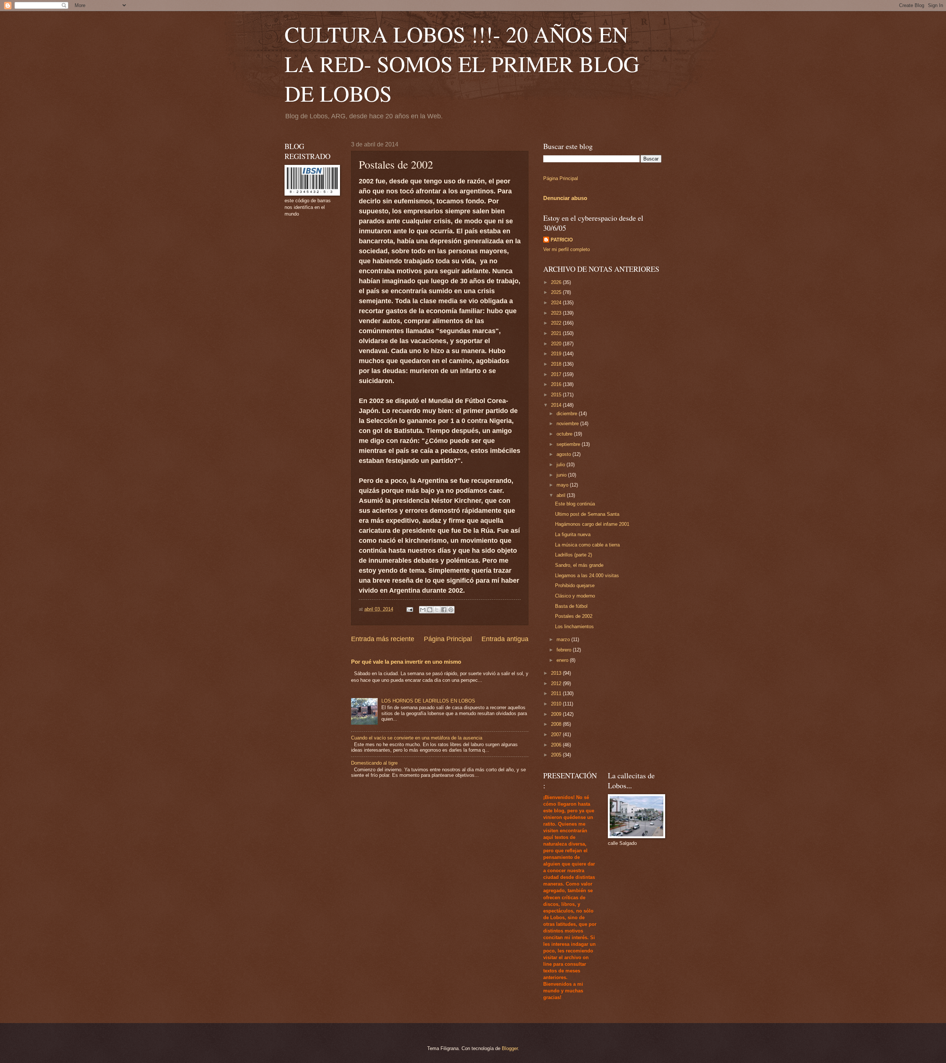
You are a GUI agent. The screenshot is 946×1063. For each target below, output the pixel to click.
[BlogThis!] (429, 609)
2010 (557, 704)
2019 (557, 353)
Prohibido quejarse (575, 585)
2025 (557, 292)
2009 (557, 714)
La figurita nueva (573, 534)
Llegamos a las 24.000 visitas (587, 575)
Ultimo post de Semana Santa (587, 514)
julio (561, 464)
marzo (564, 639)
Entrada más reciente (382, 639)
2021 (557, 333)
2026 (557, 282)
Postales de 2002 (573, 616)
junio (562, 475)
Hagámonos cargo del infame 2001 (592, 524)
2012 (557, 683)
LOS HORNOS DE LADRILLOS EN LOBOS (428, 701)
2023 (557, 313)
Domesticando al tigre (374, 763)
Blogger (510, 1048)
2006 (557, 745)
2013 (557, 673)
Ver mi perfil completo (566, 249)
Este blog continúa (575, 504)
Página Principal (448, 639)
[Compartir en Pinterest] (451, 609)
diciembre (568, 413)
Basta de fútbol (571, 606)
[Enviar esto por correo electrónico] (422, 609)
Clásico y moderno (575, 596)
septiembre (569, 444)
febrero (565, 650)
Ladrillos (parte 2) (573, 555)
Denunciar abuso (565, 198)
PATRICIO (562, 240)
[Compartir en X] (436, 609)
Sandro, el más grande (579, 565)
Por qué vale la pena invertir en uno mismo (406, 662)
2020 (557, 343)
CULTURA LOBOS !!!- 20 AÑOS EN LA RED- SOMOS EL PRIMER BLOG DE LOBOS (462, 63)
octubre (565, 434)
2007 (557, 734)
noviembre (568, 423)
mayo (563, 485)
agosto (564, 454)
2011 (557, 693)
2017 (557, 374)
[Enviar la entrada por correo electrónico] (409, 609)
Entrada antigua (504, 639)
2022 (557, 323)
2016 (557, 384)
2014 (557, 405)
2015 (557, 394)
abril (562, 495)
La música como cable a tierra (587, 545)
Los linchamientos (574, 626)
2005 (557, 755)
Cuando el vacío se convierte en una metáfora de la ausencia (416, 738)
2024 (557, 302)
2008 (557, 724)
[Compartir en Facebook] (444, 609)
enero (563, 660)
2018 (557, 364)
